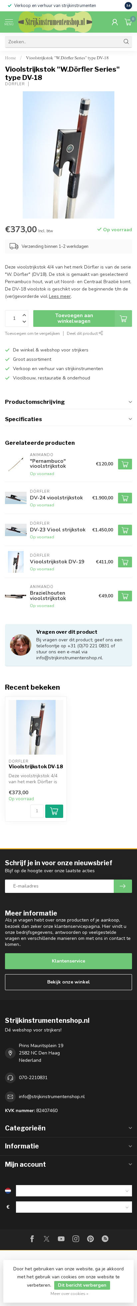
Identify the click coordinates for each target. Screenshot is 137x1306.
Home (10, 58)
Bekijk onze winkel (68, 982)
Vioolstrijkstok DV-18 (36, 767)
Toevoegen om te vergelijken (32, 333)
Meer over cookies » (69, 1293)
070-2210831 (33, 1077)
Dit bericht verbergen (82, 1285)
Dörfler (15, 84)
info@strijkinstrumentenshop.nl (52, 1096)
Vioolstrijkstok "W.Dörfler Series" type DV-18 (67, 58)
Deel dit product (83, 333)
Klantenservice (68, 961)
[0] (128, 22)
